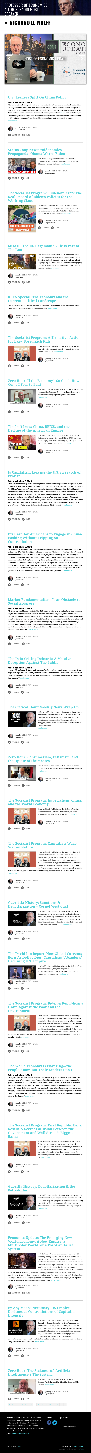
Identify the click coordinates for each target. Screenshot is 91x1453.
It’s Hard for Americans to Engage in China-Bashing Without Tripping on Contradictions (45, 538)
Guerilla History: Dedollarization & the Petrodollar (41, 1188)
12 (46, 1404)
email (19, 1446)
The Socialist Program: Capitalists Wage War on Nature (42, 845)
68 (61, 1404)
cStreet (81, 1449)
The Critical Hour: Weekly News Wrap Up (43, 707)
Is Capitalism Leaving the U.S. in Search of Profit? (44, 474)
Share (28, 135)
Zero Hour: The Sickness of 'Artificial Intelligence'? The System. (40, 1372)
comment (14, 178)
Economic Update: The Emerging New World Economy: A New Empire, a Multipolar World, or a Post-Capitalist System (40, 1243)
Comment (15, 584)
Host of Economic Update (45, 58)
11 (42, 1404)
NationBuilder (78, 1446)
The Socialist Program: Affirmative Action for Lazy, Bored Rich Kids (44, 339)
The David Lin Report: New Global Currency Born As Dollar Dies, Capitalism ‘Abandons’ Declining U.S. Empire (45, 957)
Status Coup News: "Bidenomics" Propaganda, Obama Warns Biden (36, 152)
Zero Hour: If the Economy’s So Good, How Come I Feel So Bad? (43, 382)
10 (38, 1404)
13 (50, 1404)
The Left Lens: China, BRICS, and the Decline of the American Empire (39, 428)
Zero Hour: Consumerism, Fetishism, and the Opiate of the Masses (43, 759)
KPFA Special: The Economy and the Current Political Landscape (38, 299)
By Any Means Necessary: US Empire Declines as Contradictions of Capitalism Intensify (43, 1311)
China (62, 113)
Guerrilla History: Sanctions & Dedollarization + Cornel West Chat (38, 904)
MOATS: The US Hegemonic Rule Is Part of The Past (43, 248)
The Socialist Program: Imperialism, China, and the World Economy (45, 802)
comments (14, 135)
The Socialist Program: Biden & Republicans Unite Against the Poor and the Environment (45, 1007)
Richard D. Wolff (29, 22)
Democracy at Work (20, 1434)
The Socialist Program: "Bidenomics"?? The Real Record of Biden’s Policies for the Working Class (45, 197)
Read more (12, 121)
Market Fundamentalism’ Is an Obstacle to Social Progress (44, 601)
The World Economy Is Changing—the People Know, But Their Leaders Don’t (40, 1068)
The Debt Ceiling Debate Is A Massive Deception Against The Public (39, 660)
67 (57, 1404)
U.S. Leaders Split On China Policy (37, 97)
